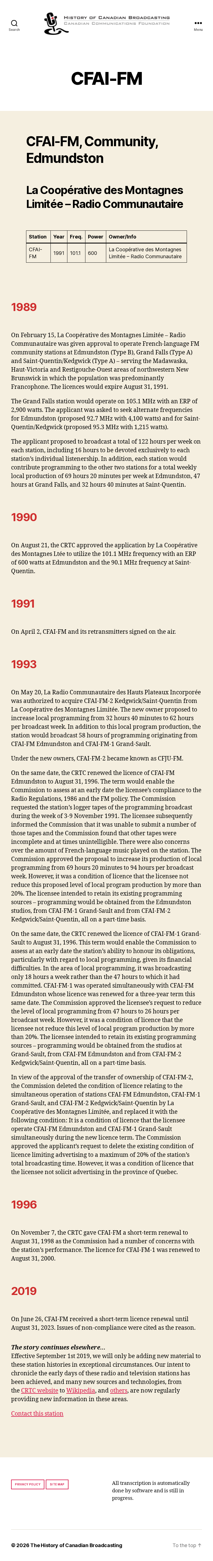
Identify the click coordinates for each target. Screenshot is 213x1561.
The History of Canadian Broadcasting (76, 1545)
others (118, 1391)
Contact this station (37, 1414)
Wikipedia (80, 1391)
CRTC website (39, 1391)
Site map (57, 1484)
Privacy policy (27, 1484)
